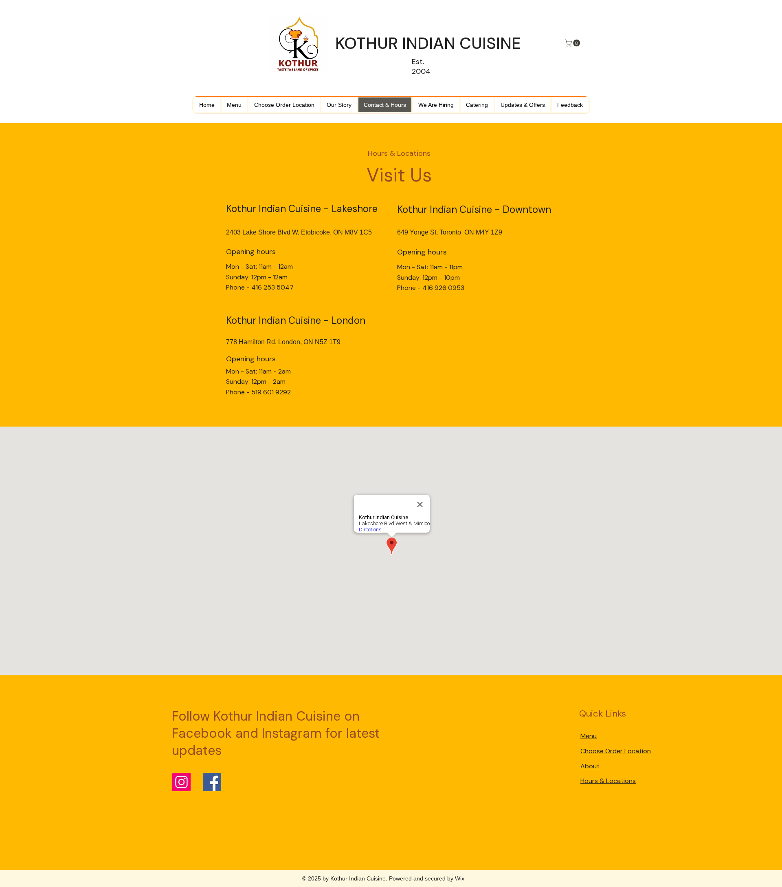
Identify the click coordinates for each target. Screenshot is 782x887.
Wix (459, 878)
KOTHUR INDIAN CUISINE (428, 43)
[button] (573, 43)
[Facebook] (212, 782)
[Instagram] (181, 782)
